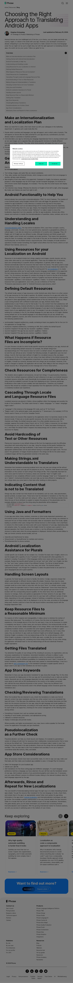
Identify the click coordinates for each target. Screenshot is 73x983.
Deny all (41, 163)
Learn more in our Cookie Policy (29, 158)
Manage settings (18, 163)
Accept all (54, 163)
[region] (36, 156)
